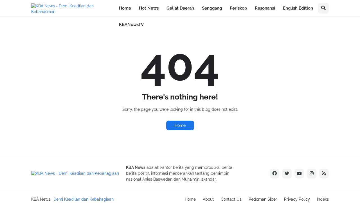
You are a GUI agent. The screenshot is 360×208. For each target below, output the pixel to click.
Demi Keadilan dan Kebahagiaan (83, 199)
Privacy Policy (297, 199)
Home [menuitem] (125, 8)
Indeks (323, 199)
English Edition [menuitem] (298, 8)
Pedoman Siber (263, 199)
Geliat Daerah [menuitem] (180, 8)
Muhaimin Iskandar (199, 179)
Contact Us (231, 199)
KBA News (40, 199)
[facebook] (274, 173)
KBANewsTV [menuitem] (131, 24)
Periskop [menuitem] (238, 8)
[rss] (324, 173)
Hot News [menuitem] (149, 8)
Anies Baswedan (157, 179)
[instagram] (311, 173)
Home (180, 125)
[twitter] (287, 173)
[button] (323, 8)
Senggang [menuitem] (212, 8)
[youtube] (299, 173)
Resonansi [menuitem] (265, 8)
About (208, 199)
